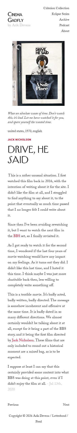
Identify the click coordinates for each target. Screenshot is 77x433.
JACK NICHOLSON (19, 139)
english (37, 131)
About (65, 31)
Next (66, 404)
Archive (64, 19)
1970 (28, 131)
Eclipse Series (60, 14)
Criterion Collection (56, 8)
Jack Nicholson (23, 340)
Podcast (64, 25)
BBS (16, 236)
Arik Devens (41, 416)
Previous (13, 404)
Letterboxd (59, 416)
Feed (39, 421)
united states (16, 131)
